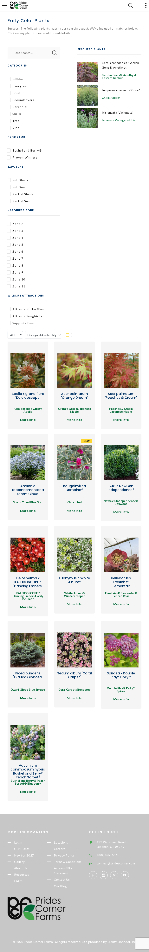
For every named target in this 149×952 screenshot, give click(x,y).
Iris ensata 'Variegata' (117, 112)
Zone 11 (18, 286)
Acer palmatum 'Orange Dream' (74, 395)
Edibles (18, 79)
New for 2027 (24, 855)
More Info (28, 419)
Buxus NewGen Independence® (121, 488)
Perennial (20, 107)
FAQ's (18, 881)
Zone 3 (17, 230)
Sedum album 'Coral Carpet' (74, 675)
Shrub (16, 114)
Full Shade (20, 180)
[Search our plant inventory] (130, 5)
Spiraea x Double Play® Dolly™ (121, 675)
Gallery (19, 861)
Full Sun (18, 187)
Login (18, 842)
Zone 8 (17, 265)
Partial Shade (23, 194)
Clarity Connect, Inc (121, 942)
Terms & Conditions (68, 861)
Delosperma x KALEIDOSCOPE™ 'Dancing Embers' (27, 582)
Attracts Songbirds (27, 316)
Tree (16, 121)
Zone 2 (17, 223)
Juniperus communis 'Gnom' (121, 90)
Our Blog (60, 886)
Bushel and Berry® (27, 150)
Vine (15, 128)
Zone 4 (17, 237)
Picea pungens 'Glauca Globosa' (27, 675)
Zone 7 (17, 258)
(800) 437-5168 (108, 855)
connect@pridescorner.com (116, 863)
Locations (61, 842)
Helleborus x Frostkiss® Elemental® (121, 582)
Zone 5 (17, 244)
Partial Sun (21, 201)
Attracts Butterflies (28, 309)
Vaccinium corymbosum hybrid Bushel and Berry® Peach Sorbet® (28, 771)
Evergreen (20, 86)
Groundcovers (23, 100)
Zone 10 (18, 279)
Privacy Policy (64, 855)
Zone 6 (17, 251)
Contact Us (62, 879)
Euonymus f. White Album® (74, 580)
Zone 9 (17, 272)
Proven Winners (24, 157)
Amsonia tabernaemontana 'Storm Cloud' (28, 490)
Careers (59, 849)
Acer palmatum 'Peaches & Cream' (121, 395)
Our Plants (22, 849)
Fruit (16, 93)
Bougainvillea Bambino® (74, 488)
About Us (20, 868)
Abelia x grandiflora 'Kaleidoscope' (27, 395)
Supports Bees (23, 323)
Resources (21, 874)
